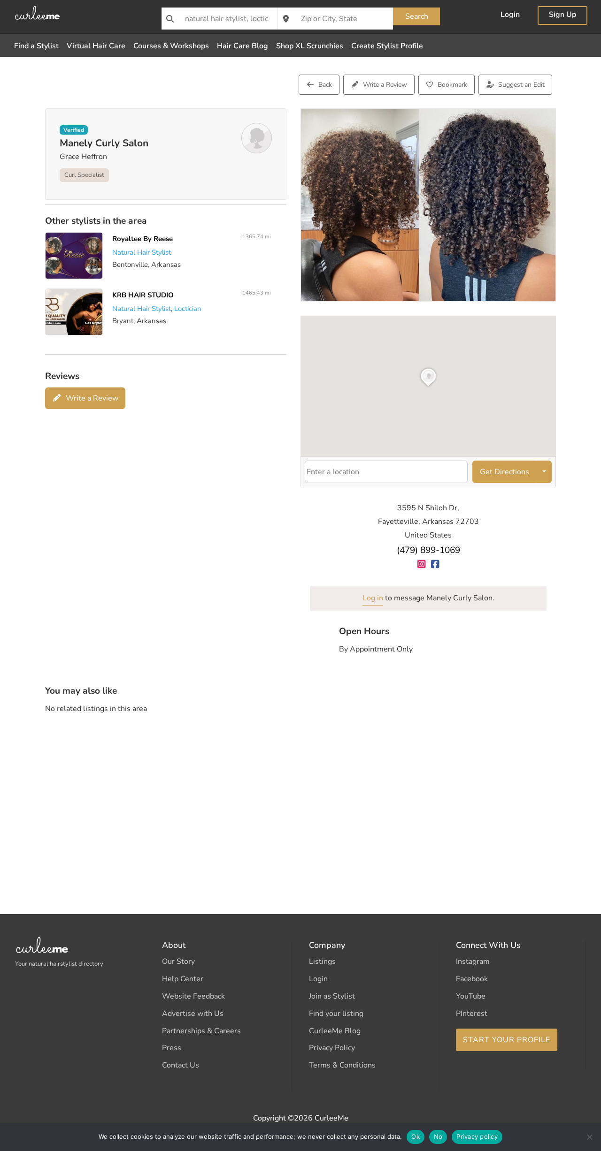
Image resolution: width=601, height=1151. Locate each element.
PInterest (471, 1013)
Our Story (178, 961)
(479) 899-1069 (428, 550)
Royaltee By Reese (142, 238)
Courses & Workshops (171, 46)
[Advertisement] (300, 795)
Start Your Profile (506, 1040)
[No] (589, 1137)
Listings (322, 961)
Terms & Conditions (342, 1065)
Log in (372, 598)
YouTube (470, 996)
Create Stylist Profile (387, 46)
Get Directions (504, 472)
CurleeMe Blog (335, 1031)
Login (510, 15)
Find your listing (336, 1013)
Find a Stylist (36, 46)
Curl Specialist (84, 175)
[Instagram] (421, 564)
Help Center (182, 979)
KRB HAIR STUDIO (143, 295)
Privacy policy (477, 1136)
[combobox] (219, 19)
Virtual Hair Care (96, 46)
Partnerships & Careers (201, 1031)
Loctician (187, 308)
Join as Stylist (332, 996)
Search (416, 16)
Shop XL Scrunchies (309, 46)
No (438, 1136)
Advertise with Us (192, 1013)
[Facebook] (435, 564)
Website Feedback (193, 996)
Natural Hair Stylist (141, 252)
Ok (415, 1136)
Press (171, 1048)
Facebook (472, 979)
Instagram (473, 961)
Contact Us (180, 1065)
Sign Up (562, 15)
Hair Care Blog (242, 46)
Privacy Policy (332, 1048)
